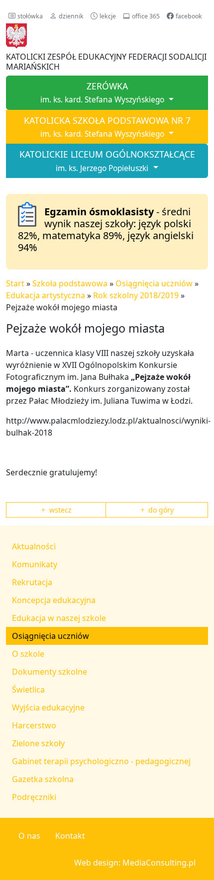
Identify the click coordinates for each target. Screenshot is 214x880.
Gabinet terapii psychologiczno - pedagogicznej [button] (101, 761)
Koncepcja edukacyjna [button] (54, 600)
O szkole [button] (28, 653)
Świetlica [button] (28, 689)
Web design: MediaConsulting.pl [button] (135, 862)
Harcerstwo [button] (34, 725)
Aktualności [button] (34, 546)
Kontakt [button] (70, 835)
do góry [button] (160, 510)
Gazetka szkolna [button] (43, 779)
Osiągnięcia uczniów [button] (50, 635)
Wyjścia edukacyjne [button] (48, 707)
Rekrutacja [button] (32, 582)
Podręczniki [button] (34, 797)
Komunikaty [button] (34, 564)
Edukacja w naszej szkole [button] (59, 618)
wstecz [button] (59, 510)
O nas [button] (29, 835)
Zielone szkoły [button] (38, 743)
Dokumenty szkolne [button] (49, 671)
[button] (25, 15)
